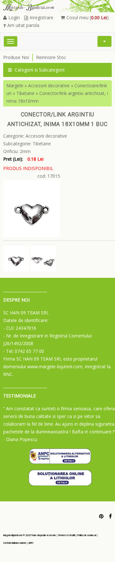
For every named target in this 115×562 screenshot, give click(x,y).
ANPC (31, 542)
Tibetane (25, 93)
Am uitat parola (23, 25)
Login (14, 17)
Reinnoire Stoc (51, 57)
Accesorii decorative (49, 85)
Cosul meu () (87, 17)
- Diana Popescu (20, 439)
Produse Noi (16, 57)
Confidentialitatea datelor (14, 542)
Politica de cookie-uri (86, 535)
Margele (14, 85)
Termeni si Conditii (66, 535)
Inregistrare (41, 17)
